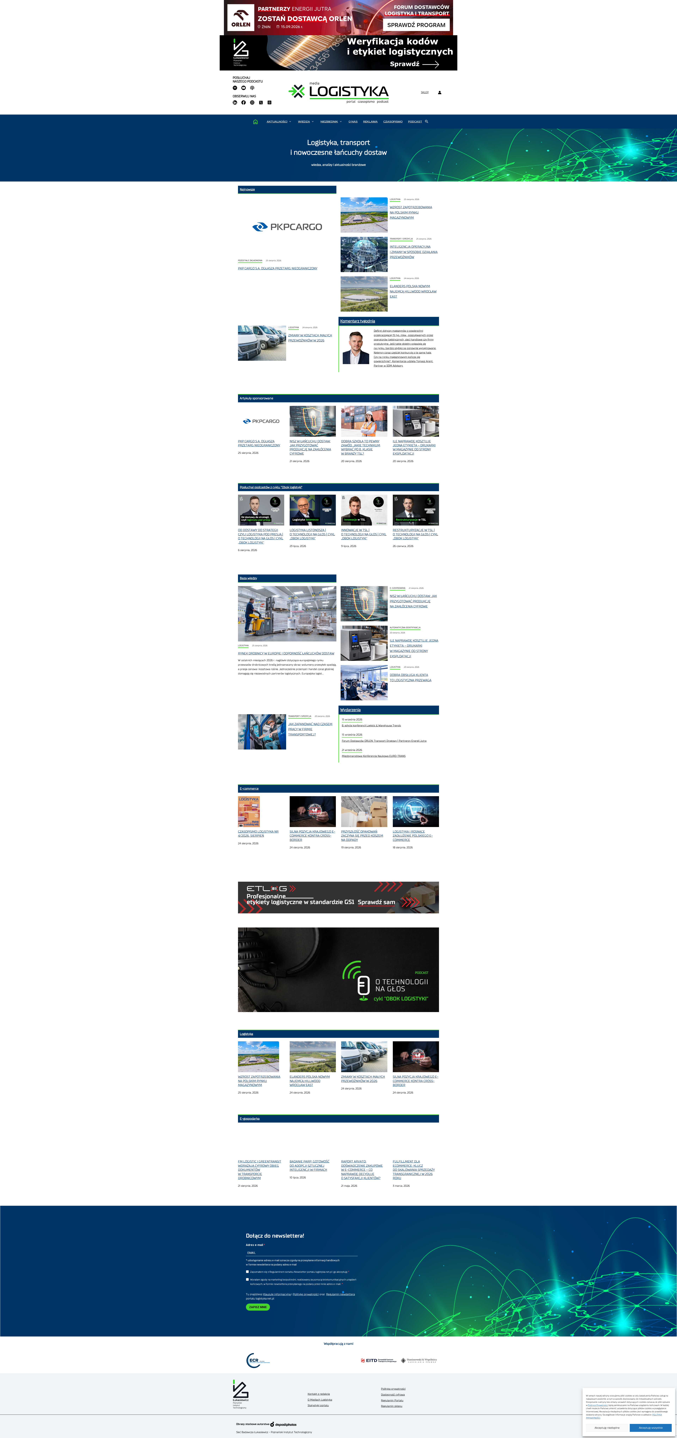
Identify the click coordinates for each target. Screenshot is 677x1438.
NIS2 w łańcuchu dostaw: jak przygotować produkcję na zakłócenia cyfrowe (413, 601)
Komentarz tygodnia (357, 321)
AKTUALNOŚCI (277, 121)
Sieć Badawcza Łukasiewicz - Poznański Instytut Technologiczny (274, 1432)
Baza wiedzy (248, 578)
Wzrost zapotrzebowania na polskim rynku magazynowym (411, 212)
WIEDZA (304, 121)
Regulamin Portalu (392, 1400)
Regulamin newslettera (340, 1294)
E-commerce (249, 788)
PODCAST (415, 121)
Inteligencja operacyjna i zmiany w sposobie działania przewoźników (414, 252)
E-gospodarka (397, 588)
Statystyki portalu (318, 1405)
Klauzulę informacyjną (277, 1294)
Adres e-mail (255, 1245)
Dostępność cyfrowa (393, 1394)
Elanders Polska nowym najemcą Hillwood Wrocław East (413, 291)
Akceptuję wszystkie (651, 1428)
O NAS (353, 121)
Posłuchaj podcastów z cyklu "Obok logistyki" (271, 487)
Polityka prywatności (393, 1389)
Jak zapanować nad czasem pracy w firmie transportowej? (310, 729)
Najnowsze (247, 189)
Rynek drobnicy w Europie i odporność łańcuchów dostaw (286, 653)
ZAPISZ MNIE (258, 1307)
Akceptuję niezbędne (607, 1428)
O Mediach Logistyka (320, 1400)
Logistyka (395, 199)
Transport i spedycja (401, 239)
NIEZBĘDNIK (329, 121)
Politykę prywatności (306, 1294)
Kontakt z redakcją (319, 1394)
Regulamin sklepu (391, 1406)
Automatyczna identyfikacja (405, 628)
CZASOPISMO (392, 121)
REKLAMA (370, 121)
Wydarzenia (350, 710)
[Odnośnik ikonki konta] (439, 92)
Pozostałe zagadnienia (250, 261)
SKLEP (425, 92)
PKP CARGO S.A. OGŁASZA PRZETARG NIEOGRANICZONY (277, 268)
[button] (290, 121)
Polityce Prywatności (598, 1405)
